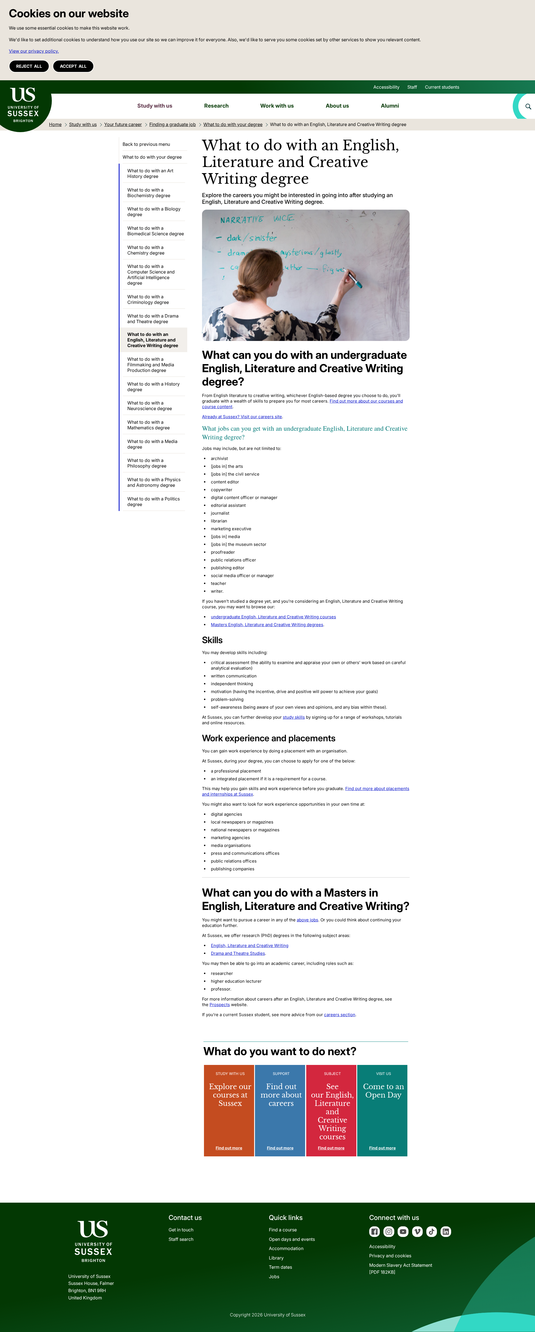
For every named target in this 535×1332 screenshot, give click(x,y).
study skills (294, 717)
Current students (442, 87)
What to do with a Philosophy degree (146, 463)
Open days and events (292, 1239)
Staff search (181, 1239)
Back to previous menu (146, 144)
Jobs (274, 1276)
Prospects (220, 1004)
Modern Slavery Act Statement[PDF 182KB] (400, 1268)
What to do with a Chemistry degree (145, 250)
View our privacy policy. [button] (34, 51)
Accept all (73, 66)
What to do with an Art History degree (150, 173)
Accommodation (286, 1248)
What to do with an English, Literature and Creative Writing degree (152, 339)
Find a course (283, 1229)
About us (337, 105)
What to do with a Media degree (152, 444)
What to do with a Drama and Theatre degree (153, 318)
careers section (339, 1014)
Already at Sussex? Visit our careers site (242, 416)
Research (216, 105)
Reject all (29, 66)
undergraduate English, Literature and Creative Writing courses (273, 616)
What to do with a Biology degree (154, 211)
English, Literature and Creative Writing (249, 945)
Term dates (280, 1267)
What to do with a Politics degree (153, 501)
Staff (412, 87)
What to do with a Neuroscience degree (149, 405)
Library (276, 1258)
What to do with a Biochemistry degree (148, 192)
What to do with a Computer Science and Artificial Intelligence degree (151, 274)
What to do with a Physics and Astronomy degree (154, 482)
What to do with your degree (152, 157)
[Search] (524, 106)
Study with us (154, 105)
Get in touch (181, 1229)
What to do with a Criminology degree (148, 299)
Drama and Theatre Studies (238, 953)
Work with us (277, 105)
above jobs (307, 919)
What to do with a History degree (153, 386)
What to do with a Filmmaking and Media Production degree (150, 364)
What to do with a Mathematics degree (148, 424)
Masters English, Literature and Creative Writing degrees (267, 624)
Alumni (390, 105)
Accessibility (386, 87)
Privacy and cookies (390, 1255)
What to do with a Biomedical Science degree (155, 230)
